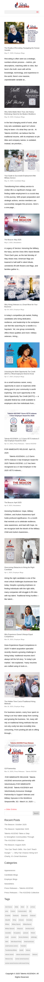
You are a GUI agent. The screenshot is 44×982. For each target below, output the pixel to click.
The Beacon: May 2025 (12, 240)
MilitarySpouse (27, 924)
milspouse (20, 928)
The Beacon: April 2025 (12, 502)
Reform (33, 933)
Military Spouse (16, 924)
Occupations (17, 933)
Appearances (9, 870)
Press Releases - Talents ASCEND (25, 443)
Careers (13, 911)
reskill (6, 937)
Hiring (14, 920)
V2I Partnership (10, 768)
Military (7, 924)
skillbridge (34, 937)
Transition (23, 946)
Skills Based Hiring (16, 941)
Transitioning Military (11, 950)
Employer (33, 915)
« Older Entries (10, 809)
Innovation (29, 920)
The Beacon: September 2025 (16, 829)
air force (32, 907)
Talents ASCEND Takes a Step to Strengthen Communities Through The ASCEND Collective (19, 836)
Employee (16, 915)
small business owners (11, 946)
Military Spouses (9, 928)
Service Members (23, 937)
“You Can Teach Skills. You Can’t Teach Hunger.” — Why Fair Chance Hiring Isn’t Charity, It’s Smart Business (21, 852)
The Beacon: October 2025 (15, 825)
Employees (24, 915)
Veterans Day (9, 959)
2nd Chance (8, 907)
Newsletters (17, 242)
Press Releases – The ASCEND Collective (21, 893)
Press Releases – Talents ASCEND (18, 888)
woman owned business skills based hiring (17, 963)
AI (27, 907)
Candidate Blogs (20, 181)
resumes (13, 937)
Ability (16, 907)
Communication (22, 911)
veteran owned (9, 954)
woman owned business (22, 959)
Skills (6, 941)
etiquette (7, 920)
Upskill (21, 950)
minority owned (29, 928)
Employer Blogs (20, 53)
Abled (22, 907)
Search (36, 813)
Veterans (34, 954)
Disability (7, 915)
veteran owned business (23, 954)
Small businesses (29, 941)
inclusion (21, 920)
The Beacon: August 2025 (15, 845)
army (6, 911)
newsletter (8, 933)
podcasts (25, 933)
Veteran (28, 950)
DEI (30, 911)
